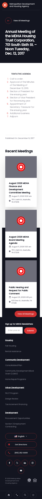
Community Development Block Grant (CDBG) (19, 372)
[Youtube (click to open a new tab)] (21, 470)
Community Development (17, 359)
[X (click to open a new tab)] (17, 463)
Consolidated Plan (13, 365)
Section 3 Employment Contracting (15, 425)
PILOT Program (11, 393)
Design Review (11, 398)
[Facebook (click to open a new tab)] (9, 463)
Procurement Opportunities (17, 418)
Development (11, 412)
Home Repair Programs (15, 379)
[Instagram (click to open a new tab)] (32, 463)
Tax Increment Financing (16, 404)
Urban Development (14, 387)
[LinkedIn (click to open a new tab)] (25, 463)
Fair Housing (10, 345)
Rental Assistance (13, 351)
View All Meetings (21, 20)
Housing (9, 340)
